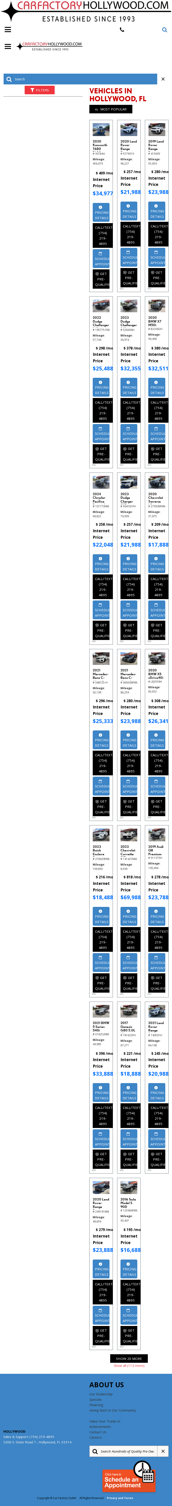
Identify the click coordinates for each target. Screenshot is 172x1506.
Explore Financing (121, 288)
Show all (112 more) (129, 1365)
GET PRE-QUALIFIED (102, 279)
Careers (95, 1437)
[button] (164, 29)
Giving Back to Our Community (112, 1410)
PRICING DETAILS (102, 215)
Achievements (100, 1426)
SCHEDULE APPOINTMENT (102, 261)
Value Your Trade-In (104, 1421)
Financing (96, 1405)
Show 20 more (129, 1358)
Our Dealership (101, 1394)
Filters (42, 90)
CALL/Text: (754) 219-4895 (104, 235)
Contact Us (97, 1432)
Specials (95, 1399)
